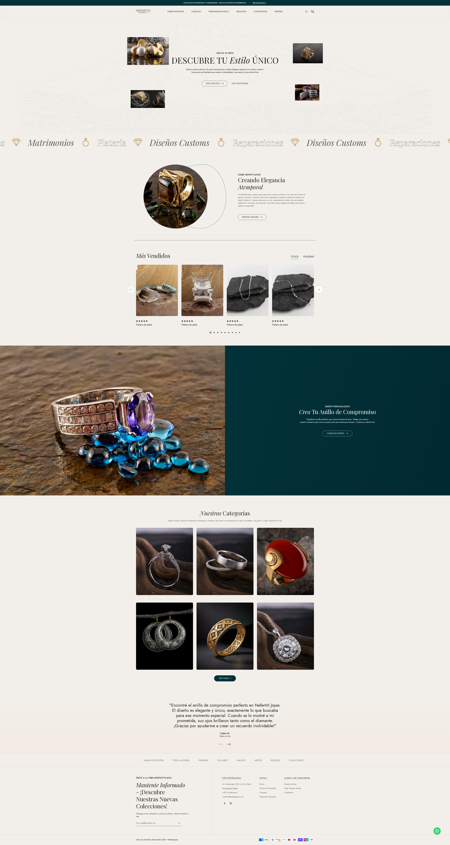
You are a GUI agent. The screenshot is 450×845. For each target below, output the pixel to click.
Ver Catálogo (258, 3)
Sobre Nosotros (175, 11)
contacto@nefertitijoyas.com (232, 796)
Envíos (261, 784)
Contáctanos (260, 11)
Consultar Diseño (335, 433)
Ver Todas (224, 678)
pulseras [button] (308, 256)
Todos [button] (295, 256)
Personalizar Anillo (219, 11)
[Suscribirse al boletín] (179, 823)
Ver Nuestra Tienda (229, 788)
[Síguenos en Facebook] (224, 803)
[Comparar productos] (312, 11)
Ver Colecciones (240, 83)
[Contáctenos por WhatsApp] (437, 830)
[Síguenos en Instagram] (231, 803)
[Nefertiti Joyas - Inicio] (149, 12)
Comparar (263, 792)
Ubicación (241, 11)
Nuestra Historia (250, 217)
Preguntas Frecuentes (267, 796)
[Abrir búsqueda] (306, 11)
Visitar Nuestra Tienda (292, 788)
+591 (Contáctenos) (229, 792)
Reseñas (279, 11)
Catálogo (196, 11)
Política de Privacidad (267, 788)
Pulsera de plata (144, 324)
